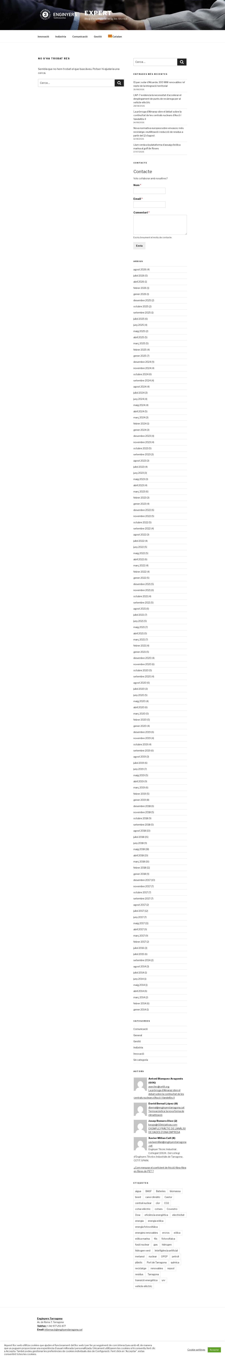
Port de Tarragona (157, 1262)
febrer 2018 (139, 867)
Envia (139, 245)
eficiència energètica (156, 1214)
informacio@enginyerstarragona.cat (63, 1329)
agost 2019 (139, 756)
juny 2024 (138, 399)
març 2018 (139, 861)
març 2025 (139, 343)
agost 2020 (139, 682)
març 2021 (139, 639)
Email (138, 198)
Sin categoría (140, 1059)
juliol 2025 (138, 318)
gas (156, 1244)
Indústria (60, 36)
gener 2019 (139, 799)
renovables (157, 1268)
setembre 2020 (142, 676)
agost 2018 (139, 830)
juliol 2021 (138, 614)
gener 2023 (139, 503)
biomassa (175, 1191)
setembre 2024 (142, 380)
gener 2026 (139, 294)
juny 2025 (138, 324)
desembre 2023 (142, 436)
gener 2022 (139, 577)
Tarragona (153, 1274)
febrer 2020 (140, 719)
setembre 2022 (142, 528)
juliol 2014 (138, 972)
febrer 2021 (139, 645)
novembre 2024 (142, 368)
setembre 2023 (142, 454)
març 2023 (139, 491)
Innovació (43, 36)
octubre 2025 (140, 306)
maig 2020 (139, 701)
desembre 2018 (142, 806)
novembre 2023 (142, 442)
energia (139, 1220)
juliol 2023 (138, 466)
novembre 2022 (142, 516)
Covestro (172, 1209)
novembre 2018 (142, 812)
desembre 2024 (142, 361)
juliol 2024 (138, 392)
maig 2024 (139, 405)
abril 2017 (138, 929)
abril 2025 (138, 337)
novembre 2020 (142, 664)
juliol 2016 (138, 948)
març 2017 (139, 935)
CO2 (166, 1203)
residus (139, 1274)
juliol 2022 (138, 540)
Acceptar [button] (214, 1349)
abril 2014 (138, 991)
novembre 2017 (142, 886)
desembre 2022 (142, 510)
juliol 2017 (138, 910)
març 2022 (139, 565)
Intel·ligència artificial (166, 1250)
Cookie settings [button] (196, 1349)
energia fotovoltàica (146, 1226)
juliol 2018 (138, 837)
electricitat (178, 1214)
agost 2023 (139, 460)
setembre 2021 (141, 602)
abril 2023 (138, 485)
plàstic (138, 1262)
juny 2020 (138, 695)
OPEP (164, 1256)
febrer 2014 (139, 1003)
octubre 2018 (140, 818)
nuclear (153, 1256)
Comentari (141, 212)
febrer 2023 (139, 497)
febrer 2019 (139, 793)
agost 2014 (139, 966)
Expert (98, 13)
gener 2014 (139, 1009)
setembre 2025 (142, 312)
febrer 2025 (139, 349)
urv (163, 1280)
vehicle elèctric (143, 1286)
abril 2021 (138, 633)
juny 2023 (138, 472)
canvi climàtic (152, 1197)
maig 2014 (139, 985)
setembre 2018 (141, 824)
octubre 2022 (140, 522)
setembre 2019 (141, 750)
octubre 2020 (141, 670)
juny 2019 (138, 769)
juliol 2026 (138, 275)
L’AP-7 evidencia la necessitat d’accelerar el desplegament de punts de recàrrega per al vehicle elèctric (157, 99)
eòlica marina (142, 1238)
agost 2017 (139, 904)
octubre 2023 (140, 448)
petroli (175, 1256)
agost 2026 (139, 269)
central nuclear (143, 1203)
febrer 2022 (139, 571)
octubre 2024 (140, 374)
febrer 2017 (139, 941)
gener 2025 (139, 355)
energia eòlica (155, 1220)
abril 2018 (138, 855)
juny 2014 (138, 978)
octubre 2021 (140, 596)
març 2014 (139, 997)
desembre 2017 (142, 880)
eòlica (177, 1232)
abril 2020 (138, 707)
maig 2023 (139, 479)
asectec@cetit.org (158, 1086)
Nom (137, 185)
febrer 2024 (139, 423)
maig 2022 (139, 553)
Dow (137, 1214)
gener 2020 (139, 726)
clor (158, 1203)
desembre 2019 (142, 732)
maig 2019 (139, 775)
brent (138, 1197)
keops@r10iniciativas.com (162, 1124)
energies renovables (146, 1232)
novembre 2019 (142, 738)
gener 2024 (139, 429)
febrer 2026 (139, 288)
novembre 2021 (142, 590)
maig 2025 (139, 331)
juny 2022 (138, 547)
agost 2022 (139, 534)
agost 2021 (139, 608)
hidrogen (167, 1244)
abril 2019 (138, 781)
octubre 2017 (140, 892)
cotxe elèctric (143, 1209)
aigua (138, 1191)
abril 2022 (138, 559)
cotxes (159, 1209)
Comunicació (80, 36)
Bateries (161, 1191)
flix (155, 1238)
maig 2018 (139, 849)
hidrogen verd (142, 1250)
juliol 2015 (138, 954)
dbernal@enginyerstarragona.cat (166, 1107)
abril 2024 (138, 411)
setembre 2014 (141, 960)
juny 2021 (138, 621)
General (137, 1035)
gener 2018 (139, 874)
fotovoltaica (168, 1238)
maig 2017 (139, 923)
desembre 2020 (142, 658)
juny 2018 (138, 843)
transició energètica (146, 1280)
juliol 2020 (139, 688)
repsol (170, 1268)
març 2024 (139, 417)
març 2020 (139, 713)
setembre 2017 (141, 898)
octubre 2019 (140, 744)
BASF (148, 1191)
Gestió (98, 36)
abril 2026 (138, 281)
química (175, 1262)
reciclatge (140, 1268)
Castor (168, 1197)
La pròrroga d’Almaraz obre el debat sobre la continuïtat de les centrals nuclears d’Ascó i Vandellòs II (157, 115)
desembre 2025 (142, 300)
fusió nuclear (142, 1244)
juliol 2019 (138, 762)
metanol (139, 1256)
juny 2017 (138, 917)
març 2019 (139, 787)
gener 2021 (139, 651)
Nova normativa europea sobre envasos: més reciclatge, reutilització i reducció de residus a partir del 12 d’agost (158, 132)
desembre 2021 (142, 584)
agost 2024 (139, 386)
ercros (165, 1232)
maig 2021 (139, 627)
